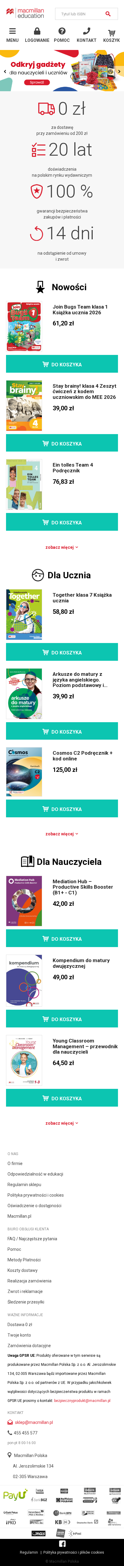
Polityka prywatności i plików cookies (73, 1552)
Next (118, 71)
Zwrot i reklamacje (25, 1291)
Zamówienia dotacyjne (29, 1345)
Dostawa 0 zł (20, 1324)
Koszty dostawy (23, 1270)
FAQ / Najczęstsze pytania (32, 1238)
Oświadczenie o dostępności (34, 1205)
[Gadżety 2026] (62, 70)
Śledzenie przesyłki (26, 1302)
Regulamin (29, 1552)
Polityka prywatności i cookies (36, 1195)
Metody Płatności (24, 1259)
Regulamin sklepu (24, 1184)
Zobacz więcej (60, 547)
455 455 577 (25, 1433)
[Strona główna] (25, 13)
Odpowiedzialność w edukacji (35, 1174)
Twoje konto (19, 1335)
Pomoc (14, 1249)
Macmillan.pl (19, 1216)
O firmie (15, 1163)
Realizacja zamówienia (29, 1281)
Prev (5, 71)
